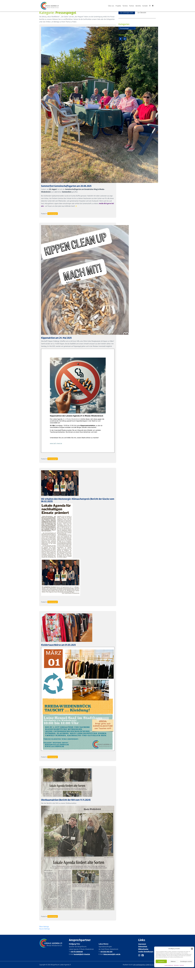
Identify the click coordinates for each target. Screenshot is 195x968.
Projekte (118, 6)
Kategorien (123, 24)
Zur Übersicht (142, 12)
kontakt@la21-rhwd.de (82, 954)
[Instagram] (149, 5)
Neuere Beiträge (44, 929)
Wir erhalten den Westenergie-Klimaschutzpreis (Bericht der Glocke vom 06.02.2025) (77, 500)
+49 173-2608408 (76, 952)
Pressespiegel (52, 213)
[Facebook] (152, 5)
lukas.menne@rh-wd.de (111, 954)
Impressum (182, 965)
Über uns (111, 6)
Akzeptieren (161, 961)
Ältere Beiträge (44, 926)
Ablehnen (173, 961)
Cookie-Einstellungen (169, 965)
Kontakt (145, 6)
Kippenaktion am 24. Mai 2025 (56, 337)
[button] (192, 948)
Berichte (138, 6)
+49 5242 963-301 (106, 952)
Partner (131, 6)
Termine (125, 6)
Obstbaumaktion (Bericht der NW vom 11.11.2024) (66, 799)
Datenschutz (176, 965)
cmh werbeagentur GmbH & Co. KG (144, 964)
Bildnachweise (143, 949)
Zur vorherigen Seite (126, 12)
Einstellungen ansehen (186, 961)
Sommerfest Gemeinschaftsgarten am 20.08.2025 (66, 185)
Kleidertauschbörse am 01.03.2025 (58, 644)
